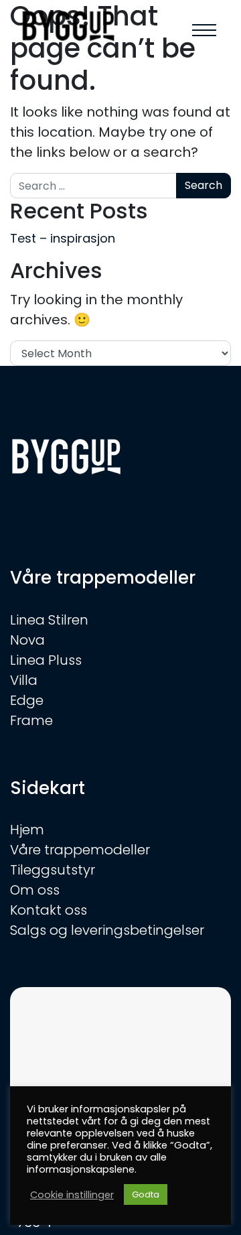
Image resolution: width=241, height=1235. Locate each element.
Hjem (27, 829)
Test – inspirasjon (62, 238)
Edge (27, 700)
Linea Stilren (49, 619)
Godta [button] (145, 1194)
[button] (204, 30)
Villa (23, 680)
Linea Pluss (46, 660)
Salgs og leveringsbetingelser (107, 930)
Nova (27, 640)
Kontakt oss (48, 910)
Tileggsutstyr (52, 869)
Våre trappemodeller (80, 849)
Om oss (35, 890)
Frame (31, 720)
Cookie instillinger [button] (72, 1195)
